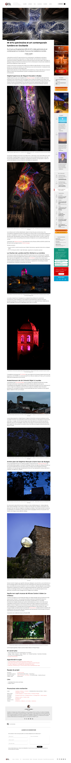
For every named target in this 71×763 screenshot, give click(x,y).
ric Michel (23, 374)
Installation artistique (19, 691)
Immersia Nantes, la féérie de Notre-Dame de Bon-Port (20, 661)
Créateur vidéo (26, 697)
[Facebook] (26, 718)
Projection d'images (35, 693)
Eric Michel (27, 675)
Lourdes (22, 692)
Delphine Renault (42, 463)
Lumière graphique (19, 693)
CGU (20, 759)
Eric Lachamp (58, 241)
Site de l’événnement (12, 656)
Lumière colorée (27, 693)
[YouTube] (30, 718)
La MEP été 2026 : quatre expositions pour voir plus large (62, 208)
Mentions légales (35, 759)
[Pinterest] (24, 718)
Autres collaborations (59, 264)
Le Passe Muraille (20, 672)
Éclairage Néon (37, 695)
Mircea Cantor (32, 607)
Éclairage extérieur (29, 695)
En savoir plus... (61, 150)
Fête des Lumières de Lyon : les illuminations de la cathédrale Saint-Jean (24, 665)
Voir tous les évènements (61, 230)
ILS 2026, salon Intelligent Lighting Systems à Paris (61, 214)
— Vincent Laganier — (28, 53)
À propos (13, 759)
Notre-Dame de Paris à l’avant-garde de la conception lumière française (24, 662)
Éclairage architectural (19, 695)
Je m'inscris (61, 273)
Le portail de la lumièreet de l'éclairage (17, 4)
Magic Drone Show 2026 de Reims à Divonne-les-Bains (62, 203)
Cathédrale (17, 692)
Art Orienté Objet (20, 382)
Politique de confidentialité (26, 759)
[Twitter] (28, 718)
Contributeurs (17, 759)
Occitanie (26, 691)
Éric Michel (32, 258)
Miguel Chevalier (31, 77)
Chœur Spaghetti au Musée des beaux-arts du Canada (62, 225)
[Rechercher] (64, 4)
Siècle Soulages (26, 243)
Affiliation (31, 759)
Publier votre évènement (61, 232)
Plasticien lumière (18, 697)
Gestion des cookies (40, 759)
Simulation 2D (18, 698)
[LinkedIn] (32, 718)
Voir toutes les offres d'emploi (61, 87)
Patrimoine (17, 699)
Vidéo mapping (44, 695)
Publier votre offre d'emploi (61, 89)
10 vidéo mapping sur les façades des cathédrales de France (21, 664)
